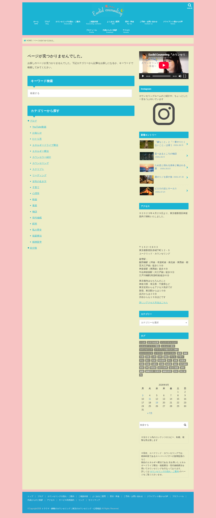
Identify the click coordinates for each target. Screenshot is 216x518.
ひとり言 (37, 139)
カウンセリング (40, 163)
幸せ (142, 360)
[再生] (143, 76)
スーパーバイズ (146, 353)
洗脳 (162, 364)
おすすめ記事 (153, 342)
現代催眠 (37, 217)
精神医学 (37, 242)
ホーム (36, 23)
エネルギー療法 (40, 151)
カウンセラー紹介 (41, 157)
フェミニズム (169, 353)
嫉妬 (166, 357)
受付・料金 (129, 23)
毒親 (34, 205)
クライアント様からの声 (173, 23)
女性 (160, 357)
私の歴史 (37, 229)
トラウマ (158, 353)
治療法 (154, 364)
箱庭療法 (37, 235)
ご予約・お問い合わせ (148, 23)
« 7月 (149, 413)
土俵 (154, 357)
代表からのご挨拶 (110, 31)
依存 (179, 353)
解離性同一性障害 (153, 371)
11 (150, 399)
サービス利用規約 (66, 500)
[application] (164, 65)
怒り (148, 360)
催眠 (185, 353)
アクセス (126, 31)
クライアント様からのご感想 (166, 350)
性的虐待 (161, 360)
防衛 (176, 371)
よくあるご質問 (113, 23)
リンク (81, 500)
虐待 (182, 368)
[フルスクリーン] (184, 76)
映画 (34, 199)
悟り (169, 360)
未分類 (33, 248)
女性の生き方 (39, 181)
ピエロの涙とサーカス (167, 190)
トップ (30, 496)
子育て (35, 187)
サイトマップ (94, 500)
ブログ (47, 23)
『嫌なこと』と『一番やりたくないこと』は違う (170, 143)
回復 (148, 357)
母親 (142, 364)
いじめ (142, 342)
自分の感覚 (174, 368)
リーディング (39, 175)
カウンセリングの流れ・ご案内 (68, 23)
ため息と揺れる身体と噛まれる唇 (170, 167)
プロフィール (91, 31)
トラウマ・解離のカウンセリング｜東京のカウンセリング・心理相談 (71, 508)
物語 (34, 211)
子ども (173, 357)
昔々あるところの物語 (167, 155)
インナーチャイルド (169, 342)
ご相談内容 (93, 23)
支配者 (182, 360)
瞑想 (34, 223)
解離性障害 (167, 371)
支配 (175, 360)
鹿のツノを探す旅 (169, 177)
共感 (142, 357)
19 (157, 402)
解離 (142, 371)
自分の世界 (162, 368)
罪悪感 (153, 368)
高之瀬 (182, 371)
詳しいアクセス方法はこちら (153, 302)
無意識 (168, 364)
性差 (154, 360)
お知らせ (37, 133)
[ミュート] (180, 76)
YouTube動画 (39, 126)
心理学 (35, 193)
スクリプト (38, 169)
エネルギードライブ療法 (45, 145)
